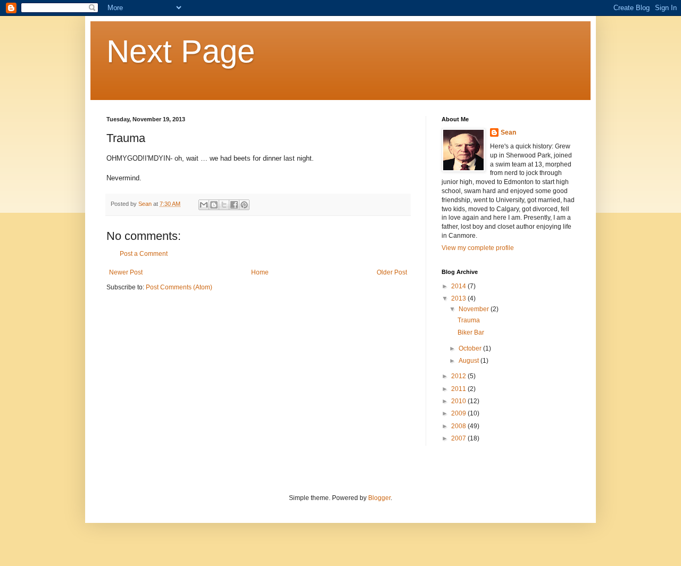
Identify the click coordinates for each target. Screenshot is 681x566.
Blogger (379, 498)
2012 (459, 376)
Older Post (392, 272)
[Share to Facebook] (234, 204)
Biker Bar (471, 332)
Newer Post (126, 272)
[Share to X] (224, 204)
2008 (459, 426)
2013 (459, 298)
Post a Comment (144, 253)
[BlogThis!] (214, 204)
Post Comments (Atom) (179, 287)
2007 (459, 438)
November (475, 309)
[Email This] (203, 204)
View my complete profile (478, 248)
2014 (459, 286)
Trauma (469, 320)
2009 (459, 413)
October (471, 348)
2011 (459, 389)
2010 (459, 401)
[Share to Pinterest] (244, 204)
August (469, 360)
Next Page (180, 51)
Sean (508, 132)
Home (260, 272)
